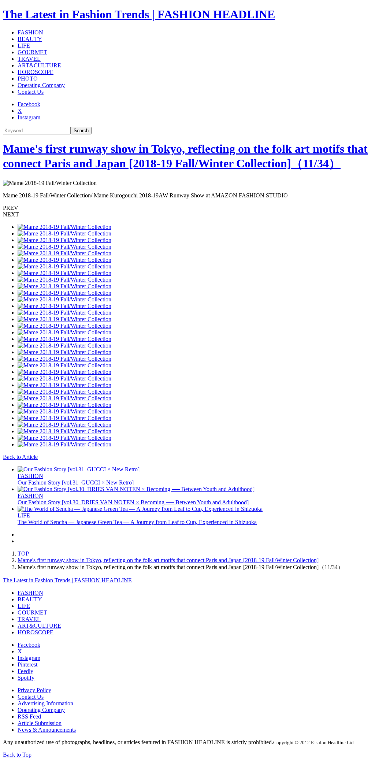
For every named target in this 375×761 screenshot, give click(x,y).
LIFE (24, 45)
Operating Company (41, 85)
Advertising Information (45, 703)
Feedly (25, 671)
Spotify (26, 678)
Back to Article (20, 457)
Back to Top (17, 754)
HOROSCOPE (35, 72)
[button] (187, 208)
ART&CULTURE (39, 65)
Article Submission (40, 723)
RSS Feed (29, 716)
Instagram (29, 117)
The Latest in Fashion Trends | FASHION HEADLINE (139, 14)
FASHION (30, 32)
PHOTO (28, 78)
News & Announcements (47, 730)
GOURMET (32, 52)
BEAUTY (30, 39)
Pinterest (27, 664)
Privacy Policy (34, 690)
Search (81, 130)
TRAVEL (29, 59)
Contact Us (31, 92)
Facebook (29, 104)
